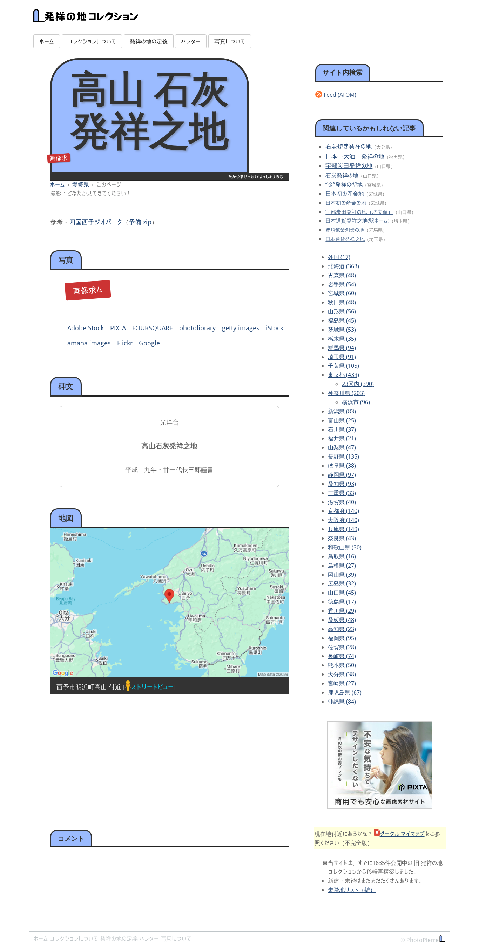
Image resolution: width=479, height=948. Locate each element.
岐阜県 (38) (342, 465)
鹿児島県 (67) (345, 692)
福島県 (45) (342, 320)
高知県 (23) (342, 629)
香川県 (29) (342, 611)
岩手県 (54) (342, 284)
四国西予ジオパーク (95, 222)
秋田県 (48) (342, 302)
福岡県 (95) (342, 638)
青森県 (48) (342, 275)
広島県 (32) (342, 583)
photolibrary (197, 328)
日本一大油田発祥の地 (354, 156)
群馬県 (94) (342, 348)
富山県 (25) (342, 420)
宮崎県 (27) (342, 683)
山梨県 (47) (342, 447)
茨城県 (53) (342, 329)
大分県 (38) (342, 674)
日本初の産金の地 (345, 202)
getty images (240, 328)
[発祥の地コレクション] (86, 18)
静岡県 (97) (342, 475)
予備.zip (140, 222)
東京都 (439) (343, 375)
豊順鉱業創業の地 (344, 229)
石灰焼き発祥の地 (348, 146)
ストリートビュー (152, 687)
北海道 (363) (343, 266)
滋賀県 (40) (342, 502)
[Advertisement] (108, 764)
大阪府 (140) (343, 520)
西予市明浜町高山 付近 (88, 687)
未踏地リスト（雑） (352, 890)
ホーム (46, 41)
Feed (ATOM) (340, 95)
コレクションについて (92, 41)
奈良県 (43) (342, 538)
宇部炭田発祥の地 (348, 166)
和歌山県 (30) (345, 547)
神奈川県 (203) (346, 393)
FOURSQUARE (152, 328)
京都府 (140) (343, 511)
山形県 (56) (342, 311)
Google (149, 343)
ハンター (191, 41)
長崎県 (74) (342, 656)
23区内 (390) (358, 384)
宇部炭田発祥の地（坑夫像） (359, 211)
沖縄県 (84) (342, 701)
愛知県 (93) (342, 484)
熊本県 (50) (342, 665)
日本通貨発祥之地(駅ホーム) (357, 220)
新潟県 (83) (342, 411)
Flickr (125, 343)
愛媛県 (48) (342, 620)
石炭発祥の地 (341, 175)
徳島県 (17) (342, 601)
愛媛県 (80, 184)
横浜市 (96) (356, 402)
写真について (229, 41)
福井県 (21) (342, 438)
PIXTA (118, 328)
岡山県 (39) (342, 574)
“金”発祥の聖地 (344, 184)
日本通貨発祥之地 (345, 239)
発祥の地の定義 (149, 41)
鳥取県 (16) (342, 556)
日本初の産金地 (344, 193)
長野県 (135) (343, 456)
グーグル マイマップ (402, 834)
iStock (274, 328)
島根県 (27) (342, 565)
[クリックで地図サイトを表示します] (169, 602)
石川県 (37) (342, 429)
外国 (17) (339, 257)
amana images (89, 343)
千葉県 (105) (343, 366)
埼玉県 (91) (342, 357)
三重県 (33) (342, 493)
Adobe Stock (85, 328)
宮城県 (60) (342, 293)
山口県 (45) (342, 592)
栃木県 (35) (342, 339)
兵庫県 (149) (343, 529)
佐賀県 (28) (342, 647)
